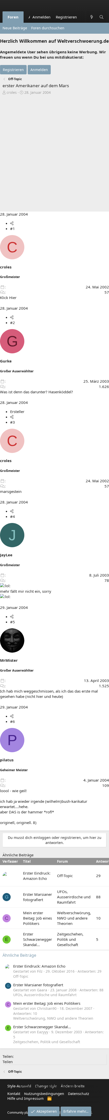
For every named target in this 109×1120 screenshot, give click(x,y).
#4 (12, 516)
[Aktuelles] (91, 17)
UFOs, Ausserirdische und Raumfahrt (73, 897)
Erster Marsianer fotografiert (37, 897)
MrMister (9, 660)
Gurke (6, 360)
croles (12, 92)
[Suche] (101, 17)
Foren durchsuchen (47, 28)
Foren (13, 16)
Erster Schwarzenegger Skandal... (37, 939)
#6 (12, 721)
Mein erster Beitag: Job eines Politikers (37, 918)
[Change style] (82, 14)
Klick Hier (8, 297)
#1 (12, 228)
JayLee (6, 554)
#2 (12, 322)
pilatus (6, 759)
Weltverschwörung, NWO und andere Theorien (74, 918)
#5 (12, 621)
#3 (12, 422)
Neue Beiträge (15, 28)
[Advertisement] (54, 154)
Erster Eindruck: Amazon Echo (36, 876)
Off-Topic (65, 875)
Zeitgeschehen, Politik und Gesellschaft (70, 939)
